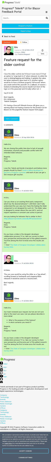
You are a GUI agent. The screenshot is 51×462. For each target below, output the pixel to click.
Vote (42, 54)
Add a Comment (12, 119)
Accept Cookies (25, 451)
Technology (4, 397)
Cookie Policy (8, 443)
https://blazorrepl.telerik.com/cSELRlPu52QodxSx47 (23, 219)
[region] (25, 447)
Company (3, 395)
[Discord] (1, 383)
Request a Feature (25, 26)
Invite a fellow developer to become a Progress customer (23, 171)
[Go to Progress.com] (7, 361)
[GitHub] (1, 380)
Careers (3, 406)
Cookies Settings (25, 457)
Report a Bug (25, 31)
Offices (2, 408)
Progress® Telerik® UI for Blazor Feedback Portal (21, 10)
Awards (3, 399)
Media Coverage (6, 404)
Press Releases (6, 401)
